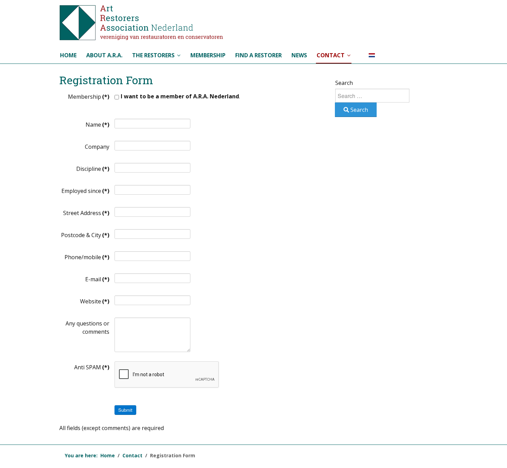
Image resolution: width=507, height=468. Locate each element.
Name (97, 124)
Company (97, 146)
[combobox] (372, 96)
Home (68, 55)
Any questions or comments (87, 327)
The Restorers (153, 55)
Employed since (85, 191)
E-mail (97, 279)
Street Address (86, 213)
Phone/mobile (86, 257)
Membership (208, 55)
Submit (125, 410)
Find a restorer (258, 55)
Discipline (92, 169)
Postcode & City (85, 235)
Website (94, 301)
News (299, 55)
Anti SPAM (91, 367)
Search (344, 83)
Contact (331, 55)
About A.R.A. (104, 55)
